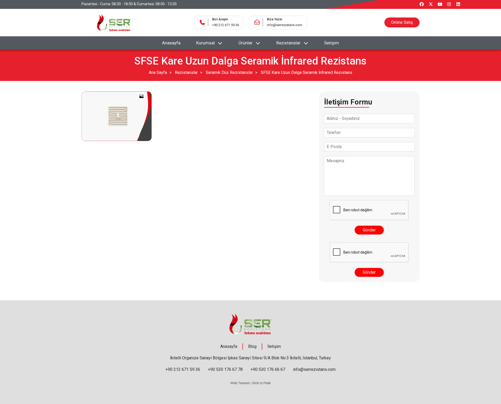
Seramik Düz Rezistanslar (229, 72)
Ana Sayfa (158, 72)
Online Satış (402, 22)
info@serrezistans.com (284, 25)
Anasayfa (171, 42)
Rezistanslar (288, 42)
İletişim (331, 42)
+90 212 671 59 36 (225, 25)
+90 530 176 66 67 (267, 369)
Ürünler (245, 42)
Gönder (369, 229)
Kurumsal (205, 42)
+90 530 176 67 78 (225, 369)
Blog (252, 346)
